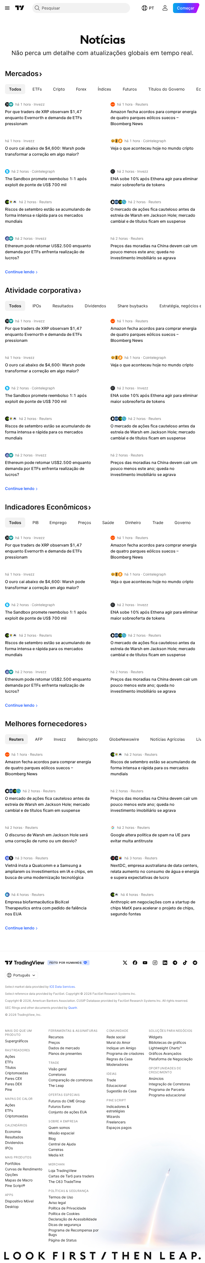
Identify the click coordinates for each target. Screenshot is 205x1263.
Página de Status (62, 1240)
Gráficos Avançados (165, 1053)
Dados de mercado (64, 1048)
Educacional (116, 1085)
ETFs (9, 1062)
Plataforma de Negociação (170, 1059)
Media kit (56, 1155)
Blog (52, 1138)
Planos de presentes (65, 1053)
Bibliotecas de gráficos (167, 1042)
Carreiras (55, 1149)
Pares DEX (13, 1084)
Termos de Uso (60, 1197)
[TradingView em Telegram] (175, 962)
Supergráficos (16, 1041)
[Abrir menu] (7, 8)
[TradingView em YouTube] (145, 962)
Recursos (56, 1037)
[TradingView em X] (125, 962)
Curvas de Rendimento (23, 1169)
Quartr (72, 1007)
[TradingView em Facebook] (135, 962)
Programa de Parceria (166, 1089)
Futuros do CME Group (67, 1101)
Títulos (10, 1067)
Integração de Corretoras (169, 1084)
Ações (10, 1056)
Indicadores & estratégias (117, 1108)
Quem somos (59, 1127)
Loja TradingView (62, 1170)
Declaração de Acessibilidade (72, 1219)
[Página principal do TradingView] (19, 8)
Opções (11, 1174)
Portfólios (12, 1163)
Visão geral (57, 1069)
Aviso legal (57, 1202)
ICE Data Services (62, 986)
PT (151, 8)
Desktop (12, 1206)
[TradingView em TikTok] (185, 962)
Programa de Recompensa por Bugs (73, 1232)
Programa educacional (167, 1095)
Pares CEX (13, 1078)
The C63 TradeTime (64, 1181)
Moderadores (117, 1064)
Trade (111, 1080)
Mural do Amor (118, 1042)
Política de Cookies (64, 1213)
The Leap (56, 1085)
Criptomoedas (16, 1073)
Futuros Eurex (59, 1106)
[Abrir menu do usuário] (165, 8)
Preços (54, 1042)
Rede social (115, 1037)
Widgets (155, 1037)
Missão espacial (61, 1133)
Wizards (113, 1116)
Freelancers (116, 1122)
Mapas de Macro (18, 1180)
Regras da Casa (119, 1059)
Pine (8, 1089)
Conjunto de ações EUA (67, 1112)
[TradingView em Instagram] (155, 962)
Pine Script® (15, 1185)
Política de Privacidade (67, 1208)
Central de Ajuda (62, 1144)
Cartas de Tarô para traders (71, 1176)
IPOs (9, 1148)
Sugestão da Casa (121, 1091)
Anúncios (156, 1078)
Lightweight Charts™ (165, 1048)
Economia (13, 1131)
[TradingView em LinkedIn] (165, 962)
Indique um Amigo (121, 1048)
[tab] (15, 89)
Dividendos (14, 1142)
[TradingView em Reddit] (195, 962)
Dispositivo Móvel (19, 1201)
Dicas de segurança (64, 1224)
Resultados (14, 1137)
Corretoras (57, 1074)
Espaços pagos (119, 1127)
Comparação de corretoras (70, 1080)
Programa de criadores (125, 1053)
